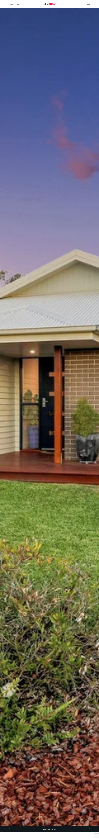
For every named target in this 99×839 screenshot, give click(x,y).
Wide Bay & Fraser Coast (16, 4)
